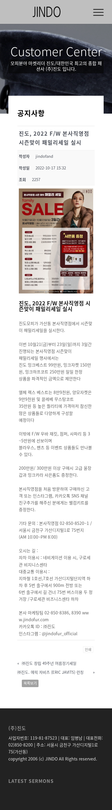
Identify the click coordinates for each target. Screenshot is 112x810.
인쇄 (88, 649)
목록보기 (30, 683)
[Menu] (95, 12)
